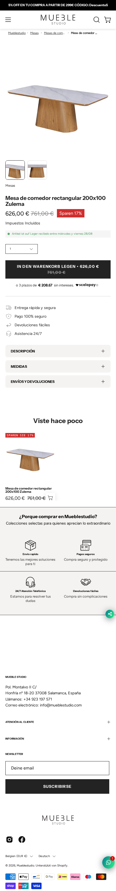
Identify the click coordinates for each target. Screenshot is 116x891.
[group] (58, 5)
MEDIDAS (19, 366)
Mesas (34, 33)
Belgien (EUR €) (16, 856)
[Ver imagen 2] (37, 170)
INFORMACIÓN (14, 738)
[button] (96, 19)
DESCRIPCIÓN (23, 351)
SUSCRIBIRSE (57, 786)
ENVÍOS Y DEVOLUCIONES (32, 381)
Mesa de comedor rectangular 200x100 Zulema (28, 490)
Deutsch (44, 856)
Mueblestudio (17, 33)
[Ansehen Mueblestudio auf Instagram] (9, 839)
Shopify (62, 865)
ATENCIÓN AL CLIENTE (19, 721)
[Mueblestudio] (58, 20)
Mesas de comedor (55, 33)
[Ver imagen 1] (15, 170)
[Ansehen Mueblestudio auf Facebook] (22, 839)
